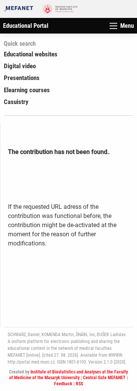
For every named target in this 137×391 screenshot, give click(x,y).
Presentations (22, 78)
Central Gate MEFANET (104, 377)
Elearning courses (27, 90)
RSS (79, 383)
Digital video (20, 66)
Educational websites (30, 54)
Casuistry (16, 102)
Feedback (63, 383)
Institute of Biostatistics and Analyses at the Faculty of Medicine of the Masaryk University (68, 375)
